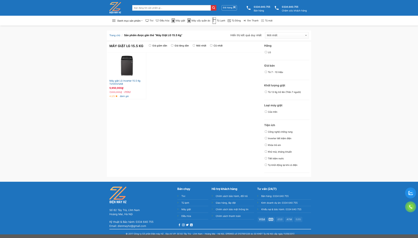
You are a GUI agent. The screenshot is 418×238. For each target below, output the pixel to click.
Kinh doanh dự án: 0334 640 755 (279, 202)
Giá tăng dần (182, 45)
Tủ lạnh (185, 202)
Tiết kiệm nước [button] (276, 158)
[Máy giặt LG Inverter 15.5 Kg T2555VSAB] (127, 65)
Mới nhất (201, 45)
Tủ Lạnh (221, 20)
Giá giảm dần (159, 45)
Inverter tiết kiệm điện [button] (279, 138)
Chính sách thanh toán (228, 216)
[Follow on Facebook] (179, 225)
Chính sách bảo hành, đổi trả (232, 196)
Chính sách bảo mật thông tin (232, 209)
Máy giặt (180, 20)
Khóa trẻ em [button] (274, 145)
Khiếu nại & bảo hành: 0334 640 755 (281, 209)
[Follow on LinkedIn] (191, 225)
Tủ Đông (236, 20)
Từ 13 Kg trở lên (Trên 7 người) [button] (284, 92)
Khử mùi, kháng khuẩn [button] (280, 151)
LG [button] (269, 52)
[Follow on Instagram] (183, 225)
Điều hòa (164, 20)
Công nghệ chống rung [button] (280, 131)
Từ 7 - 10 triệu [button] (275, 72)
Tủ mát (269, 20)
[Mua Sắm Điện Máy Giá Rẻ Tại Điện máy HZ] (115, 8)
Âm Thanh (253, 20)
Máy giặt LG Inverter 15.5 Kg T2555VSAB (124, 82)
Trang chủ (114, 35)
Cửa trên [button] (272, 111)
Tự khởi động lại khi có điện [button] (282, 165)
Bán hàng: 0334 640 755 (275, 196)
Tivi (151, 20)
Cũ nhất (218, 45)
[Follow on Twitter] (187, 225)
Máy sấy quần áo (201, 20)
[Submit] (213, 8)
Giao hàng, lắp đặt (226, 202)
